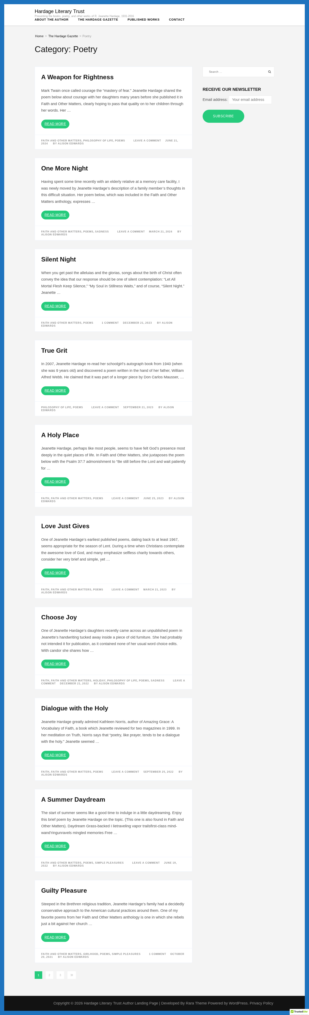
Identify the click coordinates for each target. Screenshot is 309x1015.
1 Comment (110, 322)
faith (45, 498)
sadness (102, 231)
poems (120, 140)
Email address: (216, 100)
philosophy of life (98, 140)
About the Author (52, 19)
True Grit (54, 350)
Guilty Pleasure (64, 890)
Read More (55, 124)
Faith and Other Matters (61, 140)
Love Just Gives (65, 526)
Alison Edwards (71, 143)
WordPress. (239, 1003)
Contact (177, 19)
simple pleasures (109, 862)
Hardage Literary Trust (60, 11)
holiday (99, 680)
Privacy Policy (261, 1003)
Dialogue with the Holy (74, 708)
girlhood (90, 954)
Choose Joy (59, 617)
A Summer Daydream (73, 799)
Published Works (144, 19)
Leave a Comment (147, 140)
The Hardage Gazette (98, 19)
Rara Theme (197, 1003)
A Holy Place (60, 435)
